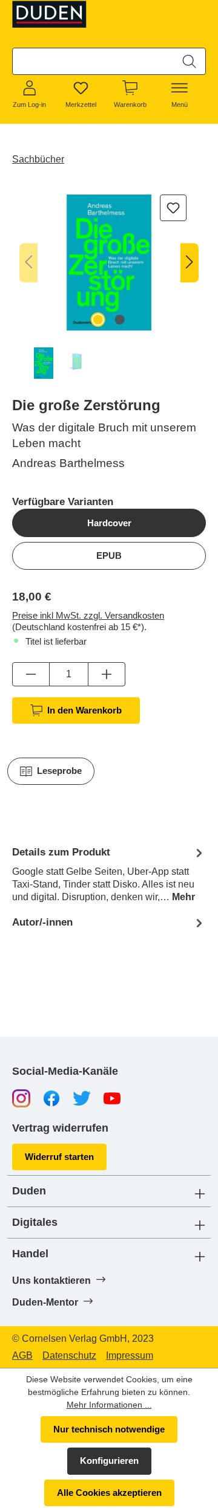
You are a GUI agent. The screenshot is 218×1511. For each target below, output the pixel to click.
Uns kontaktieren (52, 1280)
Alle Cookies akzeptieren (109, 1492)
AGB (22, 1356)
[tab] (109, 874)
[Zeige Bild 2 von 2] (120, 319)
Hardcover (109, 523)
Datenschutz (69, 1356)
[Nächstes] (189, 262)
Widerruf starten (59, 1157)
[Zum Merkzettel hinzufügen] (173, 208)
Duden (29, 1191)
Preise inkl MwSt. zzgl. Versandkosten (88, 615)
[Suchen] (189, 61)
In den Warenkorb (84, 710)
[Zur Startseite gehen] (49, 14)
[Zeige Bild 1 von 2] (98, 319)
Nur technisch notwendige (109, 1429)
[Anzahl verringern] (31, 674)
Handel (30, 1254)
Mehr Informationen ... (109, 1405)
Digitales (35, 1222)
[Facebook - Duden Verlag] (51, 1097)
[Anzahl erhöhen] (106, 674)
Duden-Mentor (46, 1302)
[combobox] (93, 61)
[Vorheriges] (28, 262)
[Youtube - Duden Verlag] (112, 1097)
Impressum (129, 1356)
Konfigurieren (109, 1460)
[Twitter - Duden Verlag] (82, 1097)
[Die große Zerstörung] (109, 262)
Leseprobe (59, 770)
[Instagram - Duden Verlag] (21, 1097)
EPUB (109, 555)
